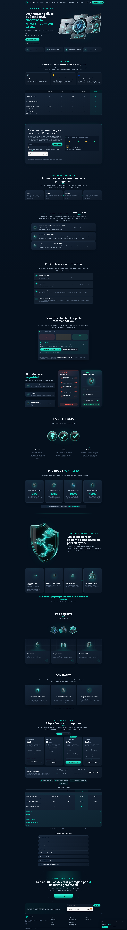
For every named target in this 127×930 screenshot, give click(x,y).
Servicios (48, 2)
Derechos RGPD (71, 922)
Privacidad (109, 924)
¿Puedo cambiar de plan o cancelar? (47, 841)
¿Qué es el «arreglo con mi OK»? (46, 852)
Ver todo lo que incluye (31, 758)
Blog (77, 2)
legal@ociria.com (88, 919)
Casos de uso (71, 2)
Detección (28, 793)
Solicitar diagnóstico (98, 2)
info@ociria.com (88, 917)
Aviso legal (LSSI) (71, 917)
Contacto (52, 924)
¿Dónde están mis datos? (45, 860)
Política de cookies (71, 921)
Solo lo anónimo (113, 926)
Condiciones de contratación (73, 925)
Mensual (59, 733)
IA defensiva (55, 2)
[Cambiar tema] (90, 2)
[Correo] (26, 924)
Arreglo (28, 814)
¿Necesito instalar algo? (44, 856)
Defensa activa (30, 817)
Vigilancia (29, 811)
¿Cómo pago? (42, 845)
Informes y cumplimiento (32, 822)
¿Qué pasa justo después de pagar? (47, 849)
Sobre (81, 2)
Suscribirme (96, 905)
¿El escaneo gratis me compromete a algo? (49, 864)
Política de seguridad (72, 924)
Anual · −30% (66, 733)
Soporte (28, 825)
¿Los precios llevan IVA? (44, 837)
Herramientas (63, 2)
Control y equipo (30, 819)
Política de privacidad (72, 919)
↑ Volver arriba (99, 928)
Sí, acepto (105, 926)
